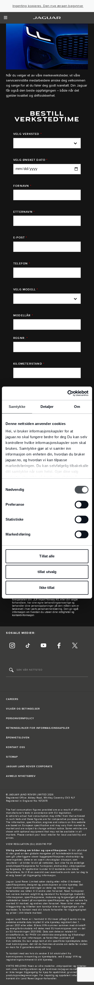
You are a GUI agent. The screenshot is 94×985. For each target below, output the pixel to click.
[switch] (81, 504)
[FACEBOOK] (59, 646)
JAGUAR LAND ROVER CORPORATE (29, 766)
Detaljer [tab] (47, 407)
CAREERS (12, 699)
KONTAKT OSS (15, 747)
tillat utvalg (47, 572)
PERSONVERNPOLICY (20, 718)
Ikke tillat (46, 588)
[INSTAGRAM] (12, 646)
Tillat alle (46, 556)
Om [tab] (77, 407)
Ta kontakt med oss (17, 953)
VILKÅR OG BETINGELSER (23, 708)
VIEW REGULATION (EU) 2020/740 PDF (29, 844)
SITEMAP (12, 756)
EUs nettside (13, 941)
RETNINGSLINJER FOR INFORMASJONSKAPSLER (37, 728)
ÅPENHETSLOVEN (17, 737)
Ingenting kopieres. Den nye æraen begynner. (48, 6)
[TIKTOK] (28, 646)
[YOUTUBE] (43, 646)
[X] (75, 646)
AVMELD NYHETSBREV (21, 776)
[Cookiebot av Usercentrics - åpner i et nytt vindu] (67, 393)
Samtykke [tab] (17, 407)
